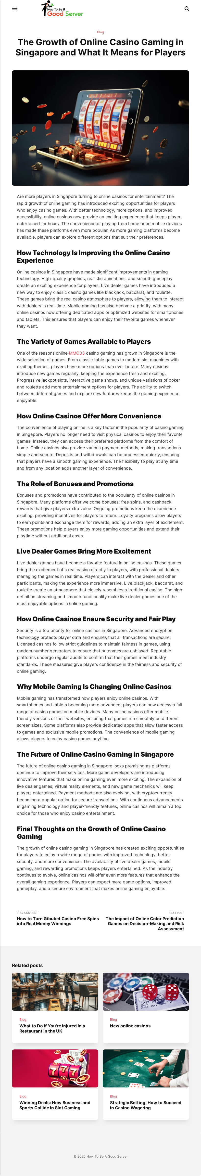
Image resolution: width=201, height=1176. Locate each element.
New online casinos (130, 1025)
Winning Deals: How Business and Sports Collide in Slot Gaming (54, 1105)
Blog (100, 32)
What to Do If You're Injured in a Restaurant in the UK (52, 1028)
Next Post (145, 921)
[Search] (187, 8)
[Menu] (15, 8)
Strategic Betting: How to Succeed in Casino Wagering (145, 1105)
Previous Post (58, 918)
